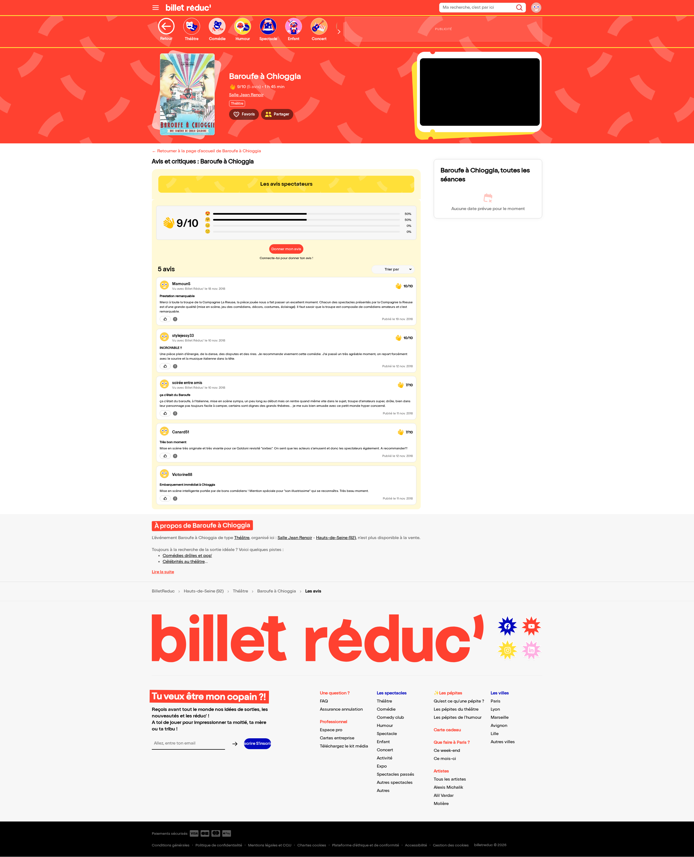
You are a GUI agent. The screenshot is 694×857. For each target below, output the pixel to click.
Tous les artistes (450, 779)
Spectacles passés (395, 774)
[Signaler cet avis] (175, 319)
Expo (382, 766)
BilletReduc (163, 591)
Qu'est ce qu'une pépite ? (459, 701)
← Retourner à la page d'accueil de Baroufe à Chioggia (206, 151)
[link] (281, 283)
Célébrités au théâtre (184, 561)
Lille (495, 733)
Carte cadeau (447, 730)
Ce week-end (447, 750)
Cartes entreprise (337, 738)
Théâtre (241, 537)
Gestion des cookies (451, 845)
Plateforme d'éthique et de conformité (365, 845)
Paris (495, 701)
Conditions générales (170, 845)
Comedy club (390, 717)
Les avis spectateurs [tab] (286, 184)
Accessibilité (416, 845)
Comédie (386, 709)
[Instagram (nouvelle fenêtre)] (507, 650)
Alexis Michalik (448, 787)
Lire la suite (163, 572)
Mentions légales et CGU (269, 845)
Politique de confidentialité (218, 845)
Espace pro (331, 730)
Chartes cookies (311, 845)
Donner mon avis (286, 249)
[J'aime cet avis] (165, 319)
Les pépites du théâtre (456, 709)
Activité (384, 758)
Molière (441, 803)
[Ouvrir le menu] (158, 8)
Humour (385, 725)
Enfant (383, 742)
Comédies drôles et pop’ (187, 555)
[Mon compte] (536, 8)
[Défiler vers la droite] (339, 31)
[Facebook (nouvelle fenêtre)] (507, 626)
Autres (383, 790)
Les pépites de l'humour (457, 717)
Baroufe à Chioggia (276, 591)
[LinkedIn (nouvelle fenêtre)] (531, 650)
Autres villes (503, 742)
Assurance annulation (341, 709)
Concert (385, 750)
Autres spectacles (395, 782)
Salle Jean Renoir (246, 95)
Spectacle (387, 733)
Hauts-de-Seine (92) (336, 537)
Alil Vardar (444, 795)
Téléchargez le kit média (344, 746)
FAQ (324, 701)
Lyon (495, 709)
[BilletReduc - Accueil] (188, 7)
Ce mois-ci (445, 758)
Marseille (500, 717)
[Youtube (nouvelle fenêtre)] (531, 626)
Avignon (499, 725)
